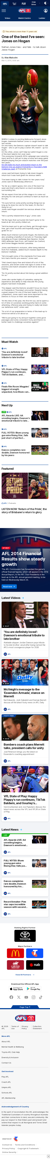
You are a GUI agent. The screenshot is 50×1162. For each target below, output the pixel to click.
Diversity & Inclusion (10, 1057)
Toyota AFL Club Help (11, 1052)
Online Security (9, 1152)
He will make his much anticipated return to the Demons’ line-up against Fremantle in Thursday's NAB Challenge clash (24, 167)
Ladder (42, 18)
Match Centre (24, 18)
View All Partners (23, 975)
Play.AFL (5, 1077)
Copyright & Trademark (28, 1148)
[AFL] (5, 4)
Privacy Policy (25, 1027)
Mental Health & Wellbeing (13, 1047)
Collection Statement (37, 1027)
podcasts (12, 503)
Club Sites (33, 3)
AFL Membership (8, 1098)
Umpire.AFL (6, 1087)
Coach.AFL (6, 1082)
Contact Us (6, 1063)
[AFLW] (14, 4)
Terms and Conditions (25, 1145)
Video (7, 18)
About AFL (6, 1041)
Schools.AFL (7, 1093)
